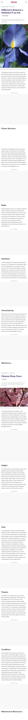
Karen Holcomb (5, 15)
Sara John (4, 379)
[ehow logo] (14, 2)
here (6, 21)
